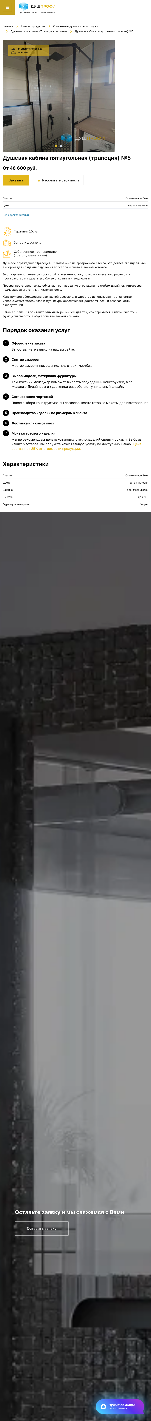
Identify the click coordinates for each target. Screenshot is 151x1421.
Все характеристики (16, 214)
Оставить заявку (42, 1228)
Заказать (16, 180)
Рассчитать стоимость (61, 180)
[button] (56, 146)
